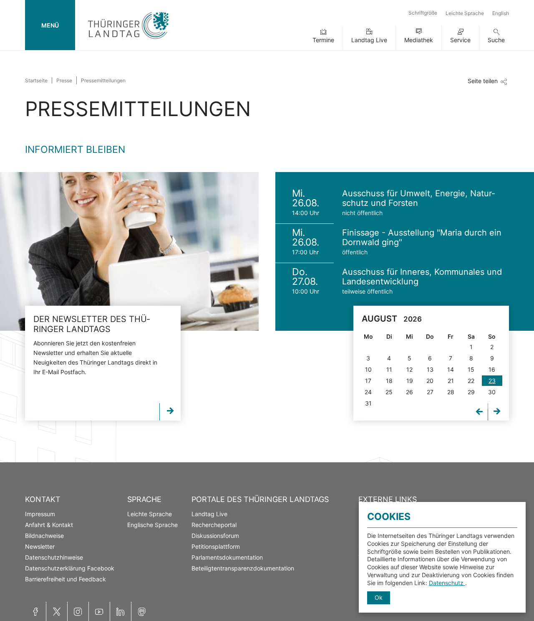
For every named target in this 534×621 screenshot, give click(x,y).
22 (471, 380)
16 (492, 369)
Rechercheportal (214, 524)
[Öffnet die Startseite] (128, 40)
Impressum (40, 513)
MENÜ (50, 25)
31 (368, 403)
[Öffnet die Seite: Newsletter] (129, 251)
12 (409, 369)
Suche (496, 39)
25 (389, 391)
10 (368, 369)
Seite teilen (483, 80)
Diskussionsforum (215, 535)
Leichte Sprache (465, 13)
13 (430, 369)
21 (451, 380)
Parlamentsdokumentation (227, 557)
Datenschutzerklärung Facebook (69, 568)
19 (409, 380)
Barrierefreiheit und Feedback (65, 579)
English (500, 13)
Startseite (36, 80)
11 (389, 369)
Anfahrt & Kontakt (49, 524)
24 (368, 391)
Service (460, 39)
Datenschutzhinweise (54, 557)
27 (430, 391)
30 (492, 391)
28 (450, 391)
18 (389, 380)
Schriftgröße (422, 13)
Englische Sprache (152, 524)
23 (492, 380)
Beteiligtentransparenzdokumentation (242, 568)
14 (450, 369)
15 (471, 369)
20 (429, 380)
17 (368, 380)
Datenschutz (447, 582)
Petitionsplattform (215, 546)
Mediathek (418, 39)
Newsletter (40, 546)
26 (409, 391)
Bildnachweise (44, 535)
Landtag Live (369, 39)
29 (471, 391)
